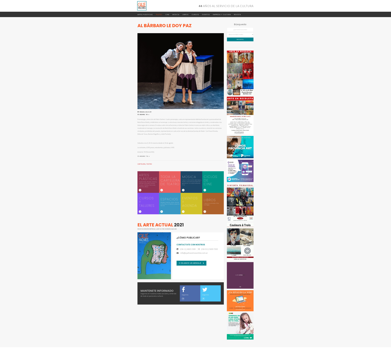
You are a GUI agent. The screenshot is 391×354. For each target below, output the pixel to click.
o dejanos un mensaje (190, 263)
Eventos (206, 14)
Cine (167, 14)
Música (175, 14)
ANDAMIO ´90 (143, 114)
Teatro (159, 14)
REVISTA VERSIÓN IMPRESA (146, 229)
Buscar (239, 39)
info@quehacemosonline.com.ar (194, 253)
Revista (237, 14)
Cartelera (141, 164)
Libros (185, 14)
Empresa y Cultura (222, 14)
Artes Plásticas (145, 14)
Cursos (195, 14)
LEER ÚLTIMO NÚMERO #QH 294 (166, 229)
